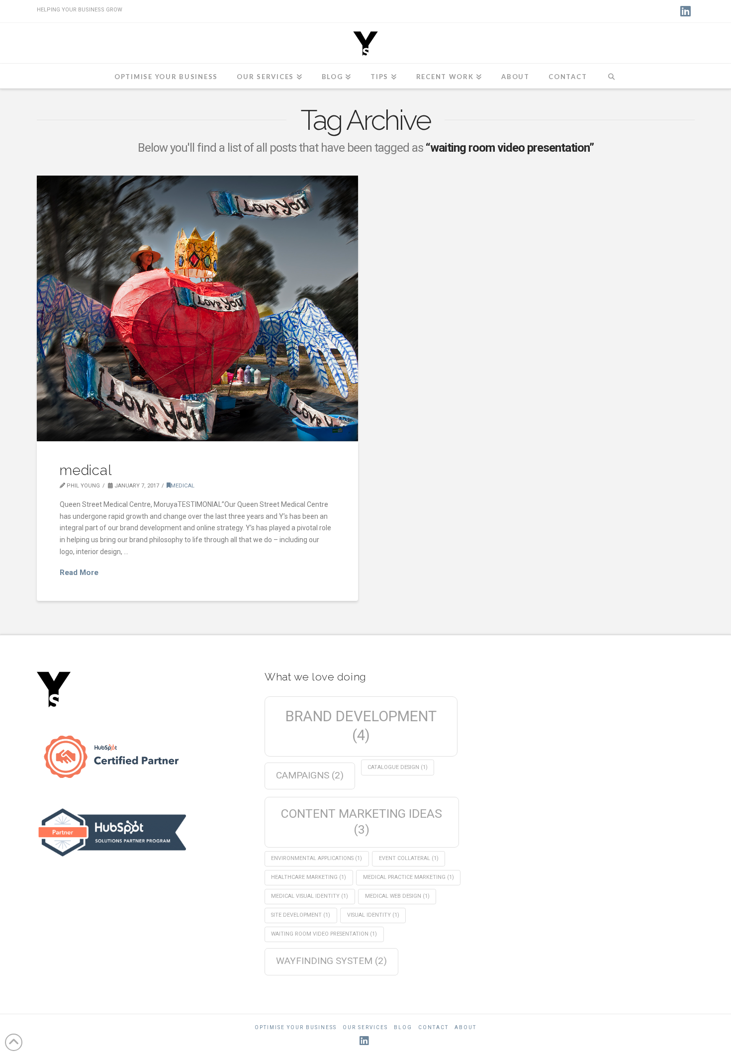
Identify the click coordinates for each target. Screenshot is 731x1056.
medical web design (397, 896)
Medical (182, 485)
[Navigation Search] (611, 76)
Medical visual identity (309, 896)
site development (300, 915)
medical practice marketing (408, 877)
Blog (403, 1027)
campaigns (310, 775)
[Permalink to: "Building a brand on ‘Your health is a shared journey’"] (198, 308)
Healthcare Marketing (308, 877)
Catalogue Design (397, 767)
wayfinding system (331, 960)
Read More (79, 572)
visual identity (373, 915)
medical (86, 470)
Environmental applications (316, 858)
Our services (365, 1027)
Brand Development (360, 726)
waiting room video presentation (324, 934)
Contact (433, 1027)
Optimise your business (296, 1027)
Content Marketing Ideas (361, 821)
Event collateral (409, 858)
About (465, 1027)
